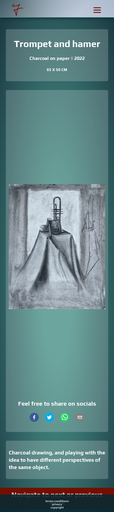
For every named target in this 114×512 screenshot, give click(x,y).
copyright (57, 507)
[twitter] (49, 418)
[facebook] (34, 418)
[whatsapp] (64, 418)
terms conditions (57, 501)
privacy (57, 504)
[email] (79, 418)
